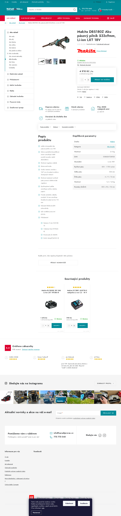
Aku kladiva (12, 42)
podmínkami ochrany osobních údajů (84, 418)
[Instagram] (104, 435)
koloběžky (12, 68)
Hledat (74, 9)
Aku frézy (12, 62)
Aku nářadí (14, 32)
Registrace (112, 2)
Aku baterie (12, 48)
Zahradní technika (16, 96)
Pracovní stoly (15, 102)
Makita (84, 92)
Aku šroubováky (13, 53)
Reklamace (8, 475)
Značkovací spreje (17, 108)
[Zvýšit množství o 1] (88, 79)
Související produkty (68, 127)
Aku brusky (13, 59)
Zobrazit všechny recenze (31, 349)
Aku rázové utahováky (15, 56)
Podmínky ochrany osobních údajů (15, 471)
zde (43, 508)
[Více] (110, 18)
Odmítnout (69, 503)
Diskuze (55, 127)
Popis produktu (44, 127)
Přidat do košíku (102, 80)
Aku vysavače (13, 65)
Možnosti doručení (85, 65)
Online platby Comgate (12, 485)
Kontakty (14, 2)
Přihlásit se (108, 413)
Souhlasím (84, 503)
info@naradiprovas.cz (63, 433)
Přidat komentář (58, 263)
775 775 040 (86, 9)
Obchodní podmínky (38, 2)
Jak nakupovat (24, 2)
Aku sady (11, 36)
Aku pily (11, 39)
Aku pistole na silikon (15, 51)
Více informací (102, 51)
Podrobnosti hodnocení (103, 44)
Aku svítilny (12, 45)
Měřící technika (15, 85)
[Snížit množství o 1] (82, 79)
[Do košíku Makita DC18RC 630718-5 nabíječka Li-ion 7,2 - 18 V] (83, 325)
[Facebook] (99, 435)
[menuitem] (12, 18)
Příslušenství (14, 80)
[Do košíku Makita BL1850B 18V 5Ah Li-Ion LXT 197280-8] (57, 325)
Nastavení (36, 513)
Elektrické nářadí (16, 74)
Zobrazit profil (104, 383)
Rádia (12, 91)
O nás (6, 2)
